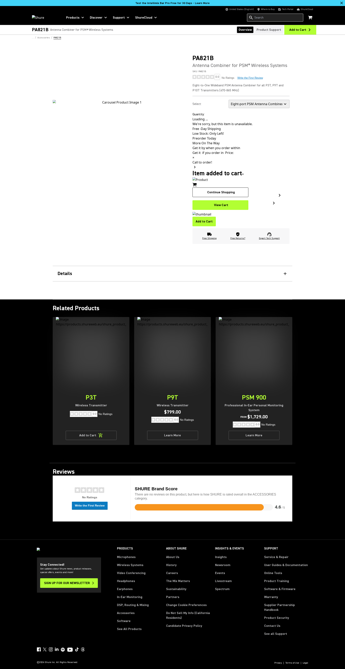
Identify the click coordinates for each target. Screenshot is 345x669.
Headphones (126, 581)
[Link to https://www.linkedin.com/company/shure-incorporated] (57, 649)
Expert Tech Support (269, 238)
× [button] (243, 174)
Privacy (278, 663)
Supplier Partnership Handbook (286, 607)
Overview (245, 30)
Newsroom (222, 565)
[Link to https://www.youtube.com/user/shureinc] (70, 650)
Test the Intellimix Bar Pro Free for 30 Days (172, 3)
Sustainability (176, 589)
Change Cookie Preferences (186, 605)
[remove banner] (341, 3)
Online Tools (273, 573)
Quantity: (198, 114)
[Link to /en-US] (45, 17)
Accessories (126, 613)
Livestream (223, 581)
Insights (221, 557)
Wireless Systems (130, 565)
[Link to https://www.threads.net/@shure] (83, 649)
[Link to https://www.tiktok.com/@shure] (77, 649)
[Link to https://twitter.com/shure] (45, 649)
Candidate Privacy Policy (184, 626)
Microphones (126, 557)
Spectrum (222, 589)
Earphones (125, 589)
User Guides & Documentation (286, 565)
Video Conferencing (131, 573)
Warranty (271, 597)
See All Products (129, 629)
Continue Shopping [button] (221, 192)
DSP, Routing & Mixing (133, 605)
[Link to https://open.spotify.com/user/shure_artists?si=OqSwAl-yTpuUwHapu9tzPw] (63, 649)
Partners (172, 597)
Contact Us (272, 626)
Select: (196, 104)
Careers (172, 573)
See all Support (275, 634)
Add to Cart (204, 221)
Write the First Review (250, 77)
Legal (305, 663)
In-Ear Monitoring (129, 597)
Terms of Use (292, 663)
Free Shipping (209, 238)
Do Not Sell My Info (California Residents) (188, 615)
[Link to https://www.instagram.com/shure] (51, 649)
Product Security (276, 618)
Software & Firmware (279, 589)
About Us (172, 557)
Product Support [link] (269, 30)
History (171, 565)
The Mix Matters (178, 581)
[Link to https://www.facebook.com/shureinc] (39, 649)
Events (220, 573)
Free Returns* (237, 238)
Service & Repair (276, 557)
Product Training (276, 581)
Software (124, 621)
